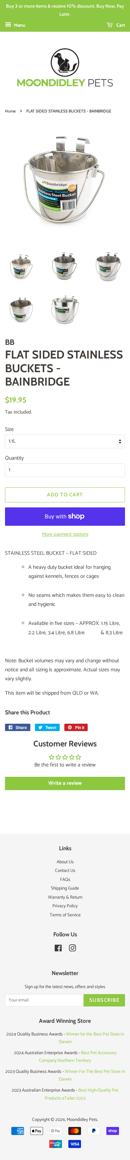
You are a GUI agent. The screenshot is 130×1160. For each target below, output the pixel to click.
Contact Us (65, 870)
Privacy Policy (65, 906)
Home (10, 110)
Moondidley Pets (82, 1119)
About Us (65, 862)
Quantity (14, 458)
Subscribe (104, 1000)
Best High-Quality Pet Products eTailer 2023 (81, 1094)
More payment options (65, 534)
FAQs (65, 879)
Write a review (65, 783)
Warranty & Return (65, 897)
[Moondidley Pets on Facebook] (58, 949)
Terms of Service (65, 915)
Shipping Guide (65, 888)
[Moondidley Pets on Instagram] (72, 949)
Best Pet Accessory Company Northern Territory (77, 1056)
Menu (19, 25)
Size (9, 429)
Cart (120, 25)
